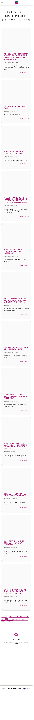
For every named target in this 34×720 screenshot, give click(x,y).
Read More (24, 73)
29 (3, 619)
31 (9, 619)
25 (17, 616)
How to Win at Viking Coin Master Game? (14, 153)
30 (6, 619)
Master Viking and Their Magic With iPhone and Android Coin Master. (16, 300)
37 (3, 622)
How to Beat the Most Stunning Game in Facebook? (15, 251)
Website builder (22, 645)
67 (9, 622)
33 (16, 619)
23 (11, 616)
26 (21, 616)
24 (14, 616)
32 (13, 619)
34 (19, 619)
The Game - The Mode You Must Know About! (16, 348)
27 (24, 616)
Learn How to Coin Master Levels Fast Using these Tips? (16, 396)
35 (23, 619)
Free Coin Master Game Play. (15, 107)
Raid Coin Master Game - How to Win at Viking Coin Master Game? (15, 592)
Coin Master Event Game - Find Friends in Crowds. (16, 495)
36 (26, 619)
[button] (2, 3)
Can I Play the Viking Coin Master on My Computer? (14, 543)
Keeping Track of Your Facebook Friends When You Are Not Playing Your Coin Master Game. (15, 200)
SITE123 (15, 645)
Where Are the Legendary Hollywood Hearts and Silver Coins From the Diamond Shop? (16, 56)
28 (27, 616)
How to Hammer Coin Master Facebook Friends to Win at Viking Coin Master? (16, 446)
